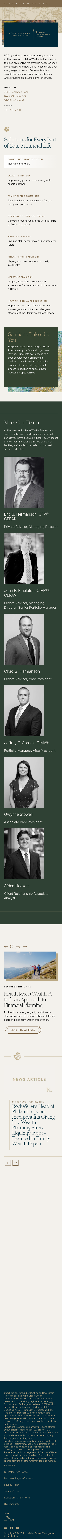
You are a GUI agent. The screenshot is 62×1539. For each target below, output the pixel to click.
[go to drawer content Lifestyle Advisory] (31, 283)
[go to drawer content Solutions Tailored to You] (31, 161)
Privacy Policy (12, 1484)
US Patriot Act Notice (16, 1471)
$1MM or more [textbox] (12, 1297)
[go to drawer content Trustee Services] (31, 240)
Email (14, 1234)
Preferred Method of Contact (22, 1273)
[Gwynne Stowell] (31, 790)
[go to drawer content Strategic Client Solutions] (31, 220)
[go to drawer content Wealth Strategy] (31, 180)
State (7, 1254)
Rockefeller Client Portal (17, 1497)
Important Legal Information (19, 1478)
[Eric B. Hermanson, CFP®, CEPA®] (31, 493)
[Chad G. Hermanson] (31, 647)
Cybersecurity (11, 1503)
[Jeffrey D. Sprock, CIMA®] (31, 719)
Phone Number (12, 1215)
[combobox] (31, 1279)
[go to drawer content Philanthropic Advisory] (31, 261)
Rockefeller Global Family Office (27, 4)
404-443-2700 (12, 109)
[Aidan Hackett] (31, 871)
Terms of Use (11, 1491)
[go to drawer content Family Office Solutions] (31, 200)
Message (9, 1308)
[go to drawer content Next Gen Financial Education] (31, 307)
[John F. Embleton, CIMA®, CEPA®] (31, 571)
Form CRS (9, 1465)
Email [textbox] (8, 1279)
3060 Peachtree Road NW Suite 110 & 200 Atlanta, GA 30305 (16, 95)
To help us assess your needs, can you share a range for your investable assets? (30, 1290)
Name (14, 1196)
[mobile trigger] (58, 4)
